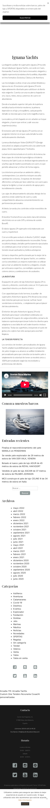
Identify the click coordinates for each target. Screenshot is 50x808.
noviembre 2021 (21, 526)
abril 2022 (18, 511)
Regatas (17, 639)
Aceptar (25, 804)
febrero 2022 (19, 517)
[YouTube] (25, 775)
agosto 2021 (19, 535)
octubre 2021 (19, 529)
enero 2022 (18, 520)
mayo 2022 (18, 508)
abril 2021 (18, 548)
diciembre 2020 (21, 560)
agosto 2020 (19, 572)
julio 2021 (18, 539)
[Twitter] (15, 775)
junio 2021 (18, 542)
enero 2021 (18, 557)
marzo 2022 (19, 514)
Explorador (18, 612)
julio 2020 (18, 576)
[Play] (5, 395)
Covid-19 (17, 602)
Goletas (17, 618)
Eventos (17, 609)
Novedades (18, 633)
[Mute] (40, 395)
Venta (16, 652)
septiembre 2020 (21, 569)
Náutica (17, 627)
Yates (16, 655)
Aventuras (18, 596)
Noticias (17, 630)
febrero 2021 (19, 554)
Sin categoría (19, 642)
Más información (25, 800)
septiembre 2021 (21, 532)
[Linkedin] (35, 775)
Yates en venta (20, 658)
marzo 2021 (19, 551)
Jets (15, 621)
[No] (47, 798)
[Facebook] (15, 765)
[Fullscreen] (44, 395)
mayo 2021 (18, 545)
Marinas (17, 624)
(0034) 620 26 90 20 (28, 729)
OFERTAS (17, 636)
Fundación (18, 615)
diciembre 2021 (20, 523)
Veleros (16, 649)
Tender (16, 645)
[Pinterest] (35, 765)
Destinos (17, 605)
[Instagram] (25, 765)
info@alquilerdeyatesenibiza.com (29, 732)
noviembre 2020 (21, 563)
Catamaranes (19, 599)
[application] (25, 385)
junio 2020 (18, 579)
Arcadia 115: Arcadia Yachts (13, 691)
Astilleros (17, 593)
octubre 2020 (20, 566)
